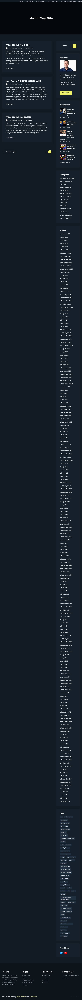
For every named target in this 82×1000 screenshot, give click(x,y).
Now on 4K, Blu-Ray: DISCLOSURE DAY (71, 112)
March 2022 (65, 403)
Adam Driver (68, 817)
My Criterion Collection (65, 201)
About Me (27, 975)
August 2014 (65, 693)
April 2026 (64, 247)
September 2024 (67, 307)
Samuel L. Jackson (66, 908)
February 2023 (66, 368)
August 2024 (65, 310)
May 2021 (64, 435)
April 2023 (64, 361)
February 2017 (66, 597)
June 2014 (64, 699)
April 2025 (64, 285)
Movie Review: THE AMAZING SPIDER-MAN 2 (23, 81)
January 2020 (66, 486)
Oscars (63, 894)
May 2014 (64, 702)
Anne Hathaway (65, 829)
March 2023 (65, 365)
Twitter (46, 980)
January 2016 (65, 639)
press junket (71, 902)
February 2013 (66, 750)
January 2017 (65, 601)
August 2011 (65, 789)
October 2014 (65, 687)
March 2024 (65, 326)
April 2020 (64, 476)
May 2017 (64, 588)
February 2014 (66, 712)
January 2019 (65, 524)
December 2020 (66, 451)
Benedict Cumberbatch (67, 838)
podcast (63, 902)
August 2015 (65, 655)
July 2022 (64, 390)
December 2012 (66, 757)
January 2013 (65, 753)
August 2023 (65, 349)
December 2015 (66, 642)
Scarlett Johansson (66, 911)
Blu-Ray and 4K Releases (66, 183)
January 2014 (65, 715)
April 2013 (64, 744)
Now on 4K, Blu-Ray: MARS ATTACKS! (71, 123)
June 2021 (64, 432)
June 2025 (64, 279)
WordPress (33, 997)
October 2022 (66, 381)
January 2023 (66, 371)
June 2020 (64, 470)
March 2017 (65, 594)
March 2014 (65, 709)
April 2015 (64, 667)
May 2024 (64, 320)
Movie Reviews (66, 194)
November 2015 (66, 645)
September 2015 (66, 652)
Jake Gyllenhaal (65, 866)
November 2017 (66, 569)
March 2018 (65, 556)
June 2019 (64, 508)
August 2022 (65, 387)
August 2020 (65, 463)
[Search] (74, 46)
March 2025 (65, 288)
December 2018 (66, 527)
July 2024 (64, 314)
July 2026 (64, 237)
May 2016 (64, 626)
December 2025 (66, 259)
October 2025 (66, 266)
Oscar (73, 891)
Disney (63, 857)
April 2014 (64, 706)
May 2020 (64, 473)
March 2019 (65, 518)
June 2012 (64, 773)
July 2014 (64, 696)
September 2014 (66, 690)
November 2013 (66, 722)
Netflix (69, 888)
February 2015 (66, 674)
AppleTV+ (63, 832)
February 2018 (66, 559)
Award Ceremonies (68, 178)
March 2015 (65, 671)
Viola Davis (64, 936)
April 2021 (64, 438)
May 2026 (64, 244)
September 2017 (66, 575)
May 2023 (64, 358)
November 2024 (66, 301)
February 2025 (66, 291)
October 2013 (65, 725)
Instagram (47, 978)
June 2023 (64, 355)
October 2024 (66, 304)
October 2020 (66, 457)
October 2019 (65, 495)
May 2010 (64, 798)
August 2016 (65, 616)
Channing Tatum (65, 854)
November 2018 (66, 530)
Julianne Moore (65, 875)
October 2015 (65, 648)
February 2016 (66, 636)
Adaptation (64, 820)
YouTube (47, 975)
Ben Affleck (64, 835)
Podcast (64, 206)
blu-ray (63, 841)
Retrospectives (29, 980)
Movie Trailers (66, 197)
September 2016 (66, 613)
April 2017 (64, 591)
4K (61, 817)
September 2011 (66, 785)
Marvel (63, 888)
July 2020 (64, 467)
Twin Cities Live (66, 215)
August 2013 (65, 731)
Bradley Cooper (65, 848)
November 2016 (66, 607)
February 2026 (66, 253)
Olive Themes (21, 997)
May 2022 (64, 397)
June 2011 (64, 792)
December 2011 (66, 779)
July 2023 (64, 352)
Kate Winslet (64, 878)
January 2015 (65, 677)
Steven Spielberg (65, 918)
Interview (71, 860)
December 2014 (66, 680)
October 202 (65, 801)
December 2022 (66, 374)
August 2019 (65, 502)
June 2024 (65, 317)
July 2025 (64, 275)
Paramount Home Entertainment (66, 898)
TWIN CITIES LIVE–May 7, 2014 (18, 45)
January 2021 (65, 448)
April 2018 (64, 553)
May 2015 (64, 664)
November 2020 (66, 454)
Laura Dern (64, 882)
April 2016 (64, 629)
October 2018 (65, 534)
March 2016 (65, 632)
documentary (71, 857)
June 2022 (64, 393)
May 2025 (64, 282)
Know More (9, 68)
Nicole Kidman (65, 891)
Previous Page (9, 152)
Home (26, 985)
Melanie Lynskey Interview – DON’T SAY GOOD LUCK (67, 135)
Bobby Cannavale (66, 845)
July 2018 (64, 543)
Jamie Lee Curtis (65, 869)
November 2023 (66, 339)
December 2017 (66, 565)
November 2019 (66, 492)
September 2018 (66, 537)
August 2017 (65, 578)
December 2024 (66, 298)
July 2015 (64, 658)
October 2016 (65, 610)
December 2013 (66, 718)
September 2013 (66, 728)
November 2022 (66, 377)
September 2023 (67, 346)
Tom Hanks (64, 927)
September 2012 (66, 766)
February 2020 (66, 483)
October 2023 (66, 342)
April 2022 (64, 400)
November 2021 (66, 416)
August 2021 (65, 425)
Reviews (26, 978)
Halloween (64, 860)
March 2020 (65, 479)
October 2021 (65, 419)
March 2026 (65, 250)
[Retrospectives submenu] (58, 1)
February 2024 (66, 330)
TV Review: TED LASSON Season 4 (71, 157)
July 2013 (64, 734)
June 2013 (64, 738)
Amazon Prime (65, 823)
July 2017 (64, 581)
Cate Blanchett (65, 851)
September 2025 (67, 269)
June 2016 (64, 623)
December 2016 (66, 604)
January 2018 (65, 562)
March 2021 (65, 441)
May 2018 (64, 550)
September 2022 (67, 384)
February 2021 (66, 444)
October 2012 (65, 763)
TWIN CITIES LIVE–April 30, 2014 (18, 117)
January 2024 (66, 333)
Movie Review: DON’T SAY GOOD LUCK (71, 147)
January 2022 (66, 409)
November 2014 (66, 683)
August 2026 (65, 234)
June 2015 (64, 661)
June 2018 (64, 546)
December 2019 (66, 489)
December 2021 (66, 412)
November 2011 (66, 782)
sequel (63, 914)
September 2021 (66, 422)
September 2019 (66, 499)
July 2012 (64, 769)
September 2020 (67, 460)
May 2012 (64, 776)
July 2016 (64, 620)
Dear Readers (66, 187)
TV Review (64, 212)
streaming (64, 921)
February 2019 (66, 521)
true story (63, 930)
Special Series (66, 209)
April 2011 (64, 795)
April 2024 (64, 323)
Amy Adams (64, 826)
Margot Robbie (65, 885)
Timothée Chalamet (66, 924)
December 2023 (66, 336)
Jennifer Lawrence (66, 872)
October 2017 (65, 572)
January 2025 (66, 295)
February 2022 (66, 406)
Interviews (64, 190)
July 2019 (64, 505)
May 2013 (64, 741)
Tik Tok (46, 983)
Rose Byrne (64, 905)
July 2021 (64, 428)
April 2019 (64, 514)
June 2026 (64, 240)
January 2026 (66, 256)
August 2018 (65, 540)
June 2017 (64, 585)
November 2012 (66, 760)
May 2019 (64, 511)
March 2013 (65, 747)
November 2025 (66, 263)
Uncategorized (66, 218)
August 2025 (65, 272)
